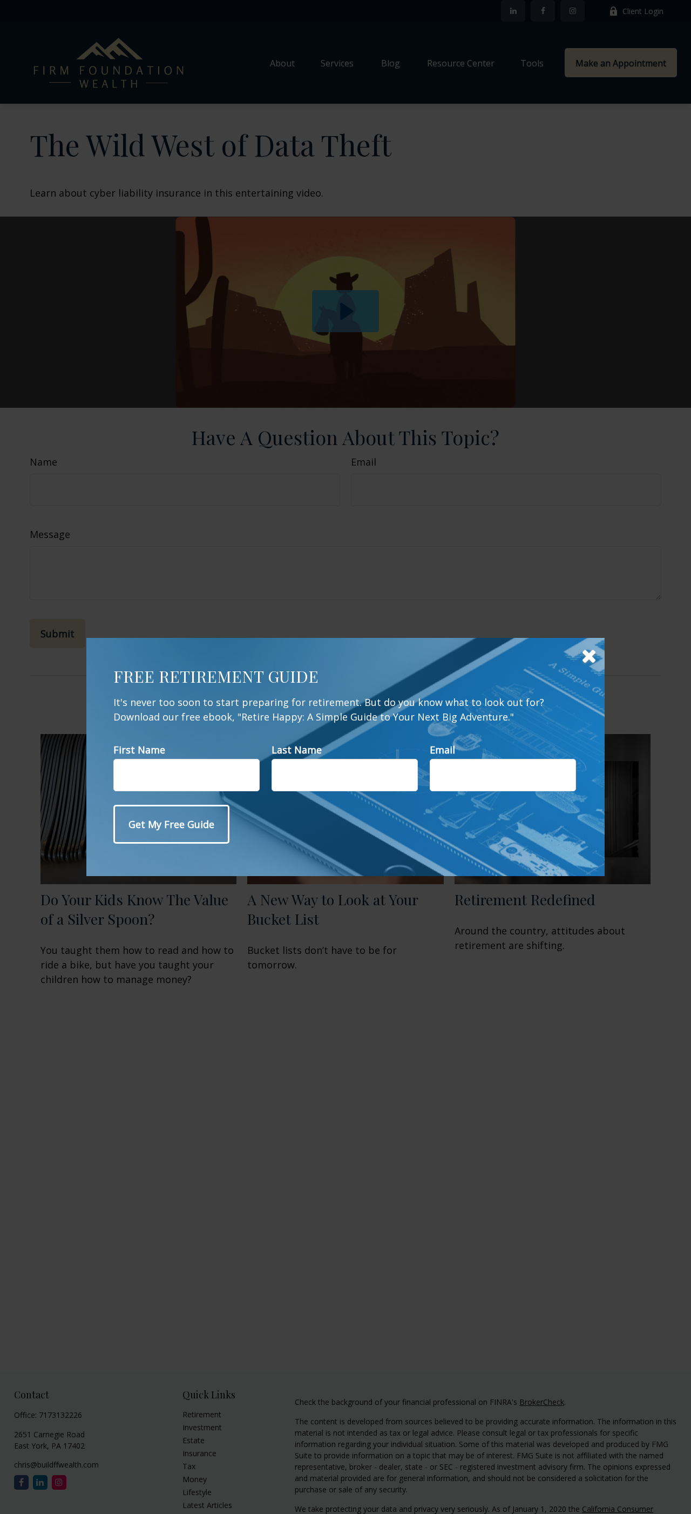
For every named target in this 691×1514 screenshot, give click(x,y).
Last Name (297, 749)
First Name (139, 749)
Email (442, 749)
